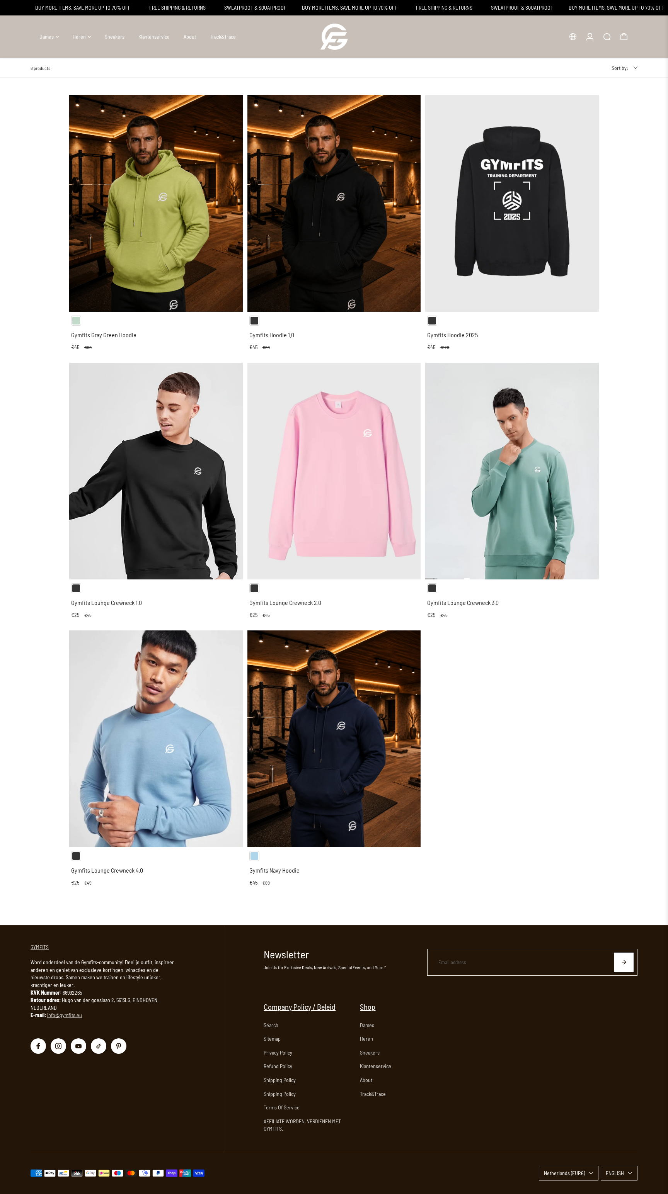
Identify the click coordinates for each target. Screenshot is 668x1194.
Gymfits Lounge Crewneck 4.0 (107, 870)
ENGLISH (615, 1173)
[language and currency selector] (573, 36)
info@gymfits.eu (64, 1015)
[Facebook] (38, 1046)
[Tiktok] (98, 1046)
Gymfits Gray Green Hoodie (103, 334)
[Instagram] (58, 1046)
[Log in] (590, 36)
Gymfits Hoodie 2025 (452, 334)
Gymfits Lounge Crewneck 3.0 (463, 602)
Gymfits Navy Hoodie (274, 870)
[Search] (607, 36)
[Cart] (624, 36)
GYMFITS (40, 947)
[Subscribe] (624, 962)
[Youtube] (78, 1046)
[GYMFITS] (334, 36)
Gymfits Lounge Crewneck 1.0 (106, 602)
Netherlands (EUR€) (564, 1173)
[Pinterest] (118, 1046)
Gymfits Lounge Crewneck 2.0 (285, 602)
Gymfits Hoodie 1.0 (271, 334)
